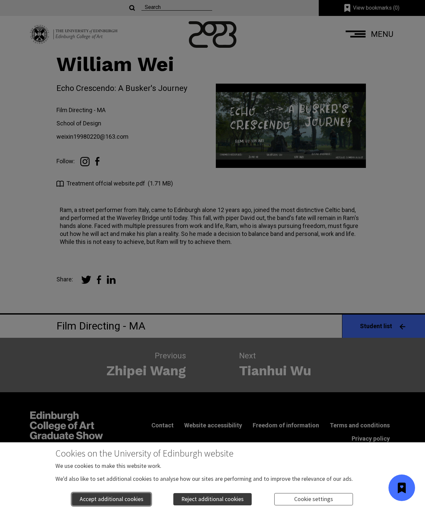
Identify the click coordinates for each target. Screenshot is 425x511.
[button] (401, 488)
